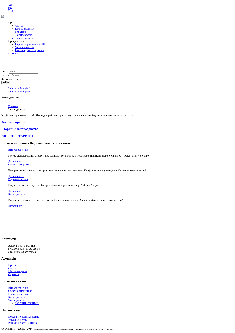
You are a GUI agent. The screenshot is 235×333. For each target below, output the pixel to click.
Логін (4, 71)
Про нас (13, 265)
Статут (19, 25)
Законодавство (23, 34)
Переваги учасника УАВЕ (30, 44)
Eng (10, 10)
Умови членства (24, 47)
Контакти (13, 53)
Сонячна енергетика (20, 164)
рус (10, 7)
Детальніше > (16, 161)
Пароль (6, 75)
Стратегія (20, 31)
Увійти (6, 82)
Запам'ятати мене (11, 78)
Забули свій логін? (19, 88)
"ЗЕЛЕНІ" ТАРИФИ (17, 136)
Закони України (13, 122)
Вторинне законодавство (19, 129)
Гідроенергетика (18, 179)
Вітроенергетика (18, 149)
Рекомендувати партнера (29, 50)
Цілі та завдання (24, 28)
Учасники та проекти (20, 38)
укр (10, 4)
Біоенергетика (16, 194)
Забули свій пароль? (20, 91)
